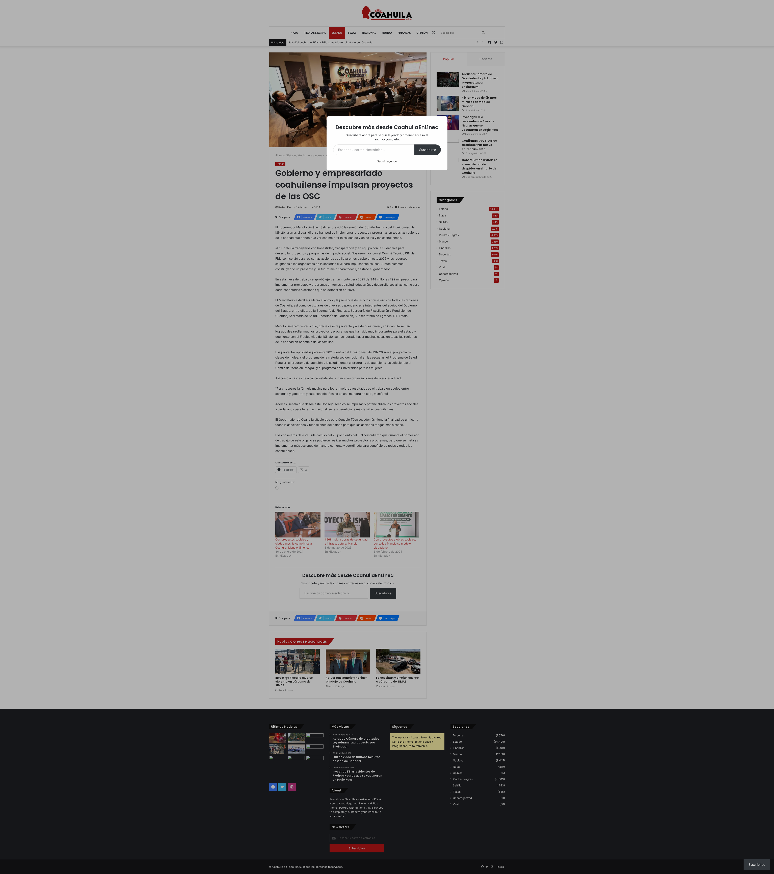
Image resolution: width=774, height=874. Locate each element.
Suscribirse (427, 150)
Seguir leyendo (387, 161)
